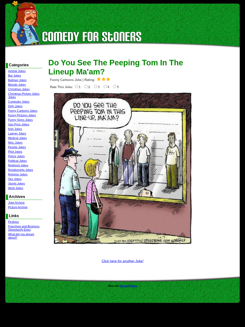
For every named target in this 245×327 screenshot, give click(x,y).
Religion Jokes (18, 174)
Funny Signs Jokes (20, 120)
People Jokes (17, 147)
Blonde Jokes (17, 84)
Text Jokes (96, 25)
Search (82, 25)
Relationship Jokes (20, 170)
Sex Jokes (15, 179)
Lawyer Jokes (17, 133)
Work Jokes (15, 188)
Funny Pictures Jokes (22, 115)
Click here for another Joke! (123, 261)
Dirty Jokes (15, 106)
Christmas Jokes (19, 89)
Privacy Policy (128, 285)
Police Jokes (16, 156)
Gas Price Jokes (18, 124)
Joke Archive (16, 202)
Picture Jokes (114, 25)
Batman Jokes (17, 80)
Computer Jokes (18, 101)
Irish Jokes (15, 129)
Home (51, 25)
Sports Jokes (16, 183)
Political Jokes (17, 161)
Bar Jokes (14, 75)
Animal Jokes (17, 71)
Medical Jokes (17, 138)
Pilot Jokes (15, 151)
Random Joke (66, 25)
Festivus (13, 222)
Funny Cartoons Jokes (22, 111)
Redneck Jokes (18, 165)
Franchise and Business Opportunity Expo (23, 228)
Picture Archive (18, 207)
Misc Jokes (15, 142)
